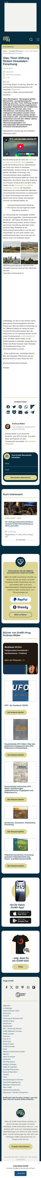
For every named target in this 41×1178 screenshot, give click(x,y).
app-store (20, 913)
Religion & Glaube (9, 1064)
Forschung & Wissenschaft (13, 1018)
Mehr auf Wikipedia (12, 660)
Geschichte (7, 1023)
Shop (20, 967)
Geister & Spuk (8, 1021)
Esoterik (6, 1016)
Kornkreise (7, 1041)
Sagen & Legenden (10, 1067)
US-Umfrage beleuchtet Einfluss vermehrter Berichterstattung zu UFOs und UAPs (19, 524)
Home (5, 51)
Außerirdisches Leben (11, 1011)
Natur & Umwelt (9, 1057)
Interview (6, 1036)
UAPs (20, 534)
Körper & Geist (8, 1044)
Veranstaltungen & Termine (13, 1080)
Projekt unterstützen (21, 1146)
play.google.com (20, 921)
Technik (6, 1075)
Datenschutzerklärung (11, 1090)
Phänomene (15, 90)
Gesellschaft (10, 518)
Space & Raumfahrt (10, 1072)
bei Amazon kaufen (15, 712)
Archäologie (7, 1008)
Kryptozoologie (9, 1046)
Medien (12, 534)
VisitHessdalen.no (27, 336)
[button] (8, 407)
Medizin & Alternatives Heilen (14, 1052)
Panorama (7, 1059)
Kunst (5, 1049)
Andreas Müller (8, 68)
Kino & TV (6, 1039)
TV (17, 534)
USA (6, 537)
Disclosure (7, 1013)
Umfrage (30, 534)
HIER (9, 208)
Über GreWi (7, 1087)
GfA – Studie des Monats (12, 1029)
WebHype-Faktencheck (11, 1085)
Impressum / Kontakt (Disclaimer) (15, 1092)
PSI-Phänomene (9, 1062)
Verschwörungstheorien (12, 1082)
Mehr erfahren (20, 615)
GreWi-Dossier (8, 1034)
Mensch (6, 1054)
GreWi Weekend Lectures (12, 1031)
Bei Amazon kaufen (15, 866)
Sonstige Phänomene (16, 51)
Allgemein (6, 1006)
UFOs (19, 518)
